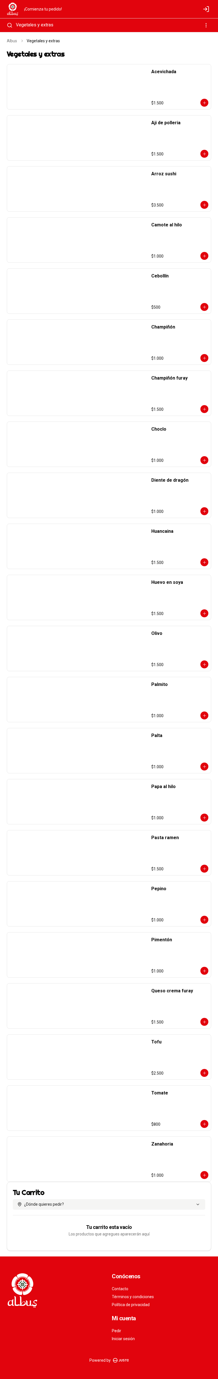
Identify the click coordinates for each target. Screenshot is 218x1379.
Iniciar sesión (123, 1338)
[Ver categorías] (206, 25)
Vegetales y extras (34, 25)
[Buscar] (9, 25)
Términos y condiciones (133, 1296)
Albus (12, 41)
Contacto (120, 1289)
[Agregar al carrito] (204, 103)
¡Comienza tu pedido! (43, 9)
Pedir (116, 1331)
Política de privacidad (131, 1304)
